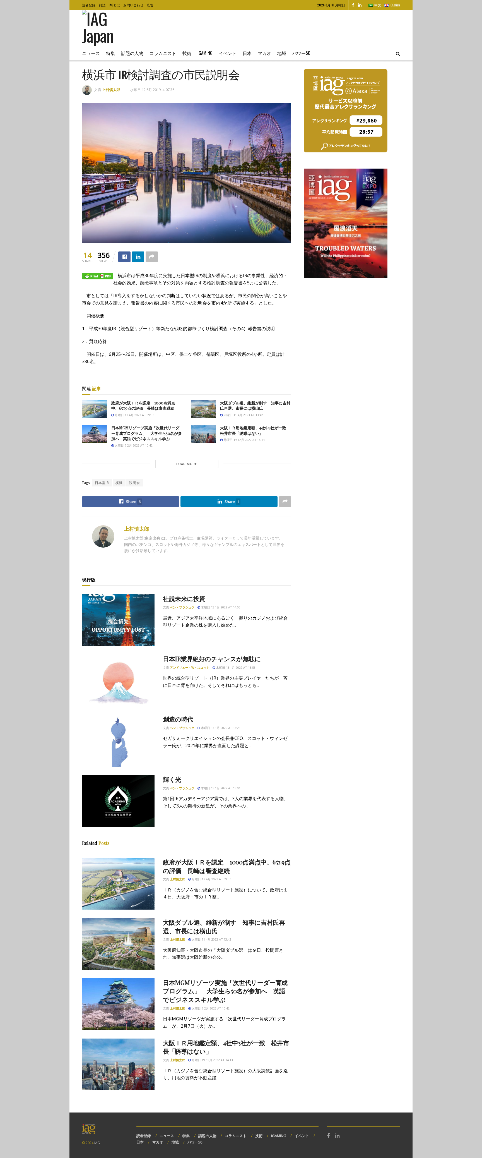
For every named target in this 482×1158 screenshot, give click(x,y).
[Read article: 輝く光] (118, 801)
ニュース (91, 53)
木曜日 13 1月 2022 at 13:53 (235, 667)
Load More (186, 464)
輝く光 (172, 779)
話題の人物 (132, 53)
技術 (186, 53)
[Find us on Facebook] (353, 5)
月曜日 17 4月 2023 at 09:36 (134, 415)
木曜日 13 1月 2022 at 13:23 (220, 728)
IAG (97, 1142)
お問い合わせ (133, 5)
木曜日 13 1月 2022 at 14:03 (220, 607)
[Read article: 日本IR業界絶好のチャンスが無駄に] (118, 680)
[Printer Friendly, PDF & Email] (97, 275)
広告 (150, 5)
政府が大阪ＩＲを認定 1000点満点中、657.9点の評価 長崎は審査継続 (143, 405)
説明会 (134, 482)
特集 (110, 53)
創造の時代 (178, 719)
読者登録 (88, 5)
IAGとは (114, 5)
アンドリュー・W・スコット (189, 667)
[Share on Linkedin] (138, 256)
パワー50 (301, 53)
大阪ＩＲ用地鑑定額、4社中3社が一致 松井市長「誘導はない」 (255, 430)
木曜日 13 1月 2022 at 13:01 (220, 788)
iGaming (205, 53)
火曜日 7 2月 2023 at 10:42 (133, 445)
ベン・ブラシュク (182, 607)
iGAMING (278, 1135)
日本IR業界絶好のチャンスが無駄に (212, 658)
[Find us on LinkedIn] (360, 5)
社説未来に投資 (184, 598)
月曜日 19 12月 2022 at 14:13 (244, 440)
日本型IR (102, 482)
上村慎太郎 (111, 89)
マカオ (264, 53)
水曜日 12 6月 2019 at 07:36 (152, 89)
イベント (228, 53)
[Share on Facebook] (124, 256)
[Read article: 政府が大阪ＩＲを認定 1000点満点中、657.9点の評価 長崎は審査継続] (94, 409)
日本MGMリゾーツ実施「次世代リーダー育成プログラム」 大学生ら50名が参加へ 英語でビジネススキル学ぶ (146, 433)
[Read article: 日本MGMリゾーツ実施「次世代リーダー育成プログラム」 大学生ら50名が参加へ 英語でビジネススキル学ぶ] (94, 434)
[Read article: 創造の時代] (118, 741)
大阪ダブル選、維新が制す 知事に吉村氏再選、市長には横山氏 (255, 405)
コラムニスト (163, 53)
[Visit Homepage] (106, 28)
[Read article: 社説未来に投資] (118, 620)
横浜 (119, 482)
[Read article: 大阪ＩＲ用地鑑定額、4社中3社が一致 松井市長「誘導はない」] (203, 434)
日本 (247, 53)
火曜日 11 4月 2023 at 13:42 (243, 415)
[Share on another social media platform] (152, 256)
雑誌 (102, 5)
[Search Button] (398, 53)
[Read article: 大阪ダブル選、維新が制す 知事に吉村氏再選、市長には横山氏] (203, 409)
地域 (281, 53)
